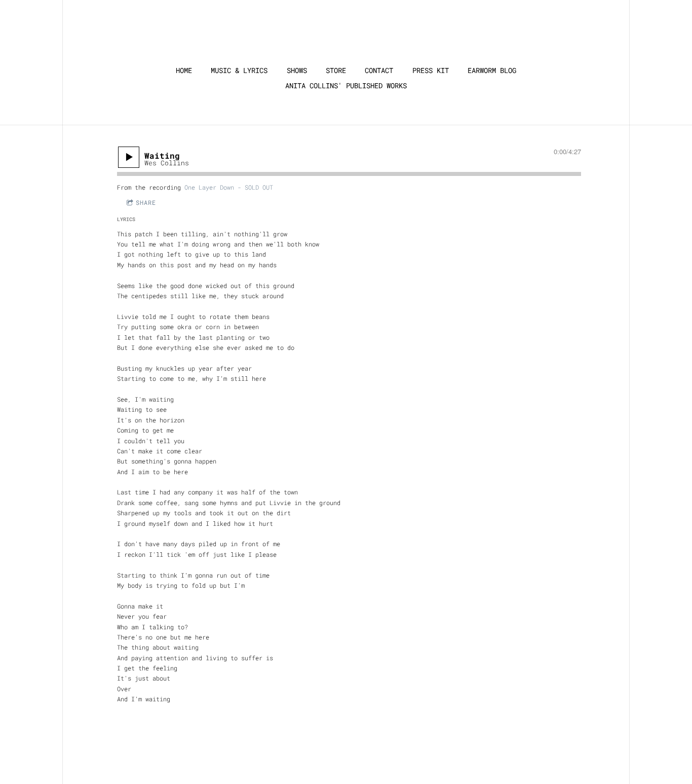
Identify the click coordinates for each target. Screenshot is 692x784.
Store (336, 70)
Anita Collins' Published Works (346, 85)
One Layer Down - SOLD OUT (228, 187)
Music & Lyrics (239, 70)
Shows (297, 70)
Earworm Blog (492, 70)
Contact (379, 70)
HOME (184, 70)
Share (146, 202)
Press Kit (430, 70)
